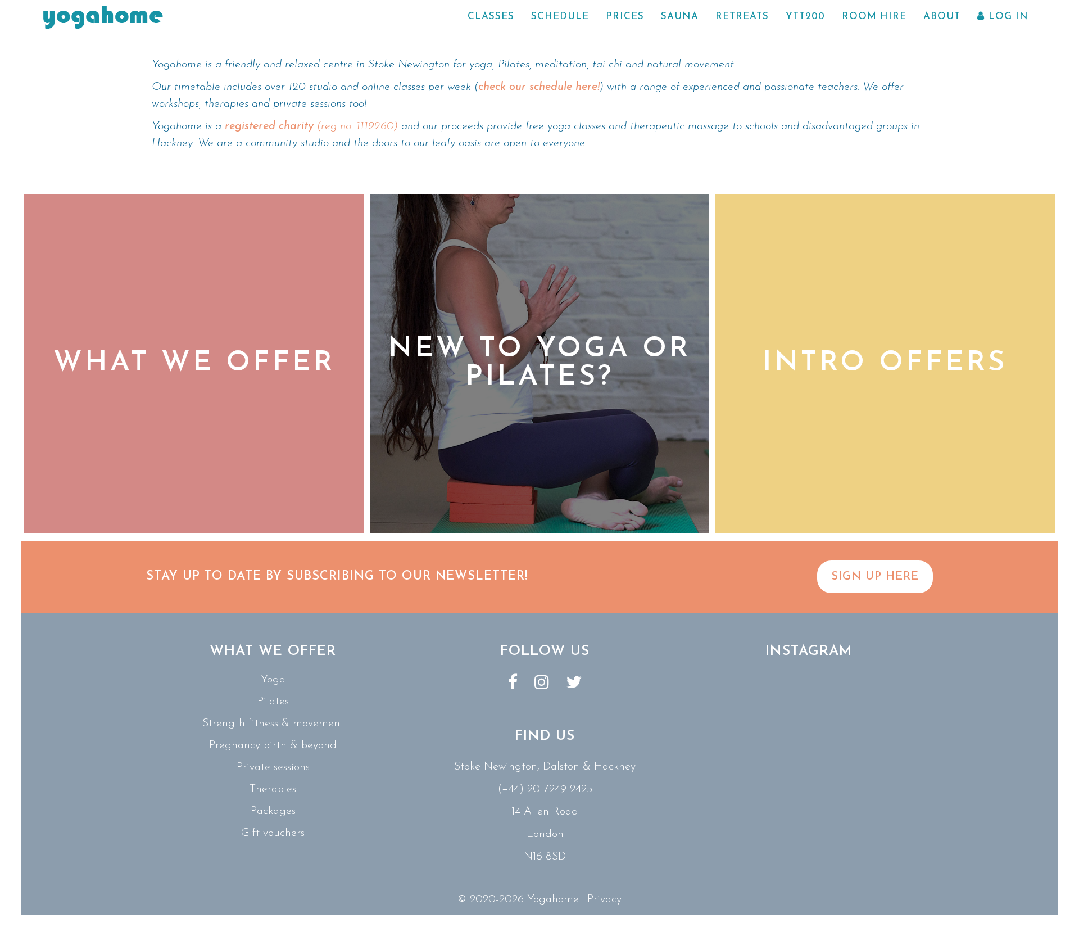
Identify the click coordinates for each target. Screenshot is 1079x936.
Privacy (604, 899)
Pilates (273, 701)
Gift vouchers (273, 833)
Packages (273, 811)
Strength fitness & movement (273, 723)
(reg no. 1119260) (313, 126)
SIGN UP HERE (875, 576)
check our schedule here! (539, 87)
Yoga (273, 679)
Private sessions (273, 767)
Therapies (273, 789)
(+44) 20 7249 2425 (544, 789)
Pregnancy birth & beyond (273, 745)
